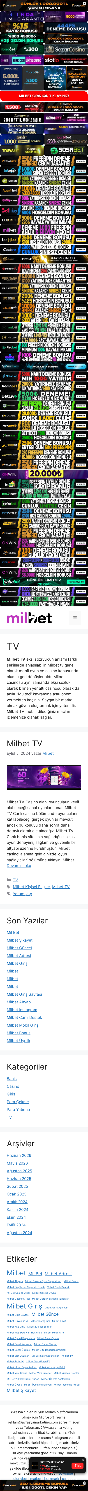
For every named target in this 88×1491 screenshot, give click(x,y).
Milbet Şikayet (19, 940)
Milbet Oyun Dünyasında (21, 1338)
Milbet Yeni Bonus (17, 1373)
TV (15, 880)
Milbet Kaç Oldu (16, 1326)
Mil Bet (13, 932)
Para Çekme (18, 1102)
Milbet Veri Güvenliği (38, 1361)
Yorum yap (22, 894)
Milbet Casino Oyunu (44, 1292)
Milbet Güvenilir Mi (17, 1321)
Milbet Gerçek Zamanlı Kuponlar (50, 1298)
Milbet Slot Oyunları (18, 1355)
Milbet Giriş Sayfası (24, 994)
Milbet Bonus (18, 1033)
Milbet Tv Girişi (15, 1361)
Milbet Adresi (19, 955)
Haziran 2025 (19, 1178)
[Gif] (44, 259)
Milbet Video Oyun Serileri (22, 1367)
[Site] (44, 160)
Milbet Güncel (19, 948)
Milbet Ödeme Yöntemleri (55, 1379)
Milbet (12, 971)
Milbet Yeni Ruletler (40, 1373)
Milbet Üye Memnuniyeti (38, 1384)
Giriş (11, 1094)
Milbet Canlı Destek (24, 1017)
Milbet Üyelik (18, 1040)
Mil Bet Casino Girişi (18, 1292)
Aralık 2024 (17, 1202)
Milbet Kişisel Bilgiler (31, 887)
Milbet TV (24, 743)
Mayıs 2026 (17, 1163)
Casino (13, 1086)
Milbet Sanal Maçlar (45, 1344)
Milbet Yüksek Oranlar (66, 1373)
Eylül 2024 (16, 1225)
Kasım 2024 (17, 1209)
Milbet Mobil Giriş (23, 1025)
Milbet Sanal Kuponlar (19, 1344)
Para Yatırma (18, 1109)
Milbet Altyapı (19, 1002)
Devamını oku (19, 865)
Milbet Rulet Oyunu (48, 1338)
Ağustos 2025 (19, 1171)
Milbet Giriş (17, 963)
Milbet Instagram (22, 1009)
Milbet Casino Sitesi (18, 1298)
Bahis (12, 1078)
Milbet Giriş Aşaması (56, 1307)
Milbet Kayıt (59, 1321)
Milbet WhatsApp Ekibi (52, 1367)
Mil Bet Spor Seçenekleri (46, 1355)
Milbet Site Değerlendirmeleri (49, 1349)
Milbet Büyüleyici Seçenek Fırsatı (26, 1287)
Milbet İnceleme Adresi (67, 1384)
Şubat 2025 (17, 1186)
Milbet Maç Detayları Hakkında (24, 1332)
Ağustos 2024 (19, 1232)
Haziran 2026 (19, 1155)
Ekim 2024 (16, 1217)
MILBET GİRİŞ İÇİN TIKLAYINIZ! (44, 96)
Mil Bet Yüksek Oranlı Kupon (23, 1379)
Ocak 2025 (16, 1194)
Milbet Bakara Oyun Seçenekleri (43, 1281)
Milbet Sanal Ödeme (18, 1349)
